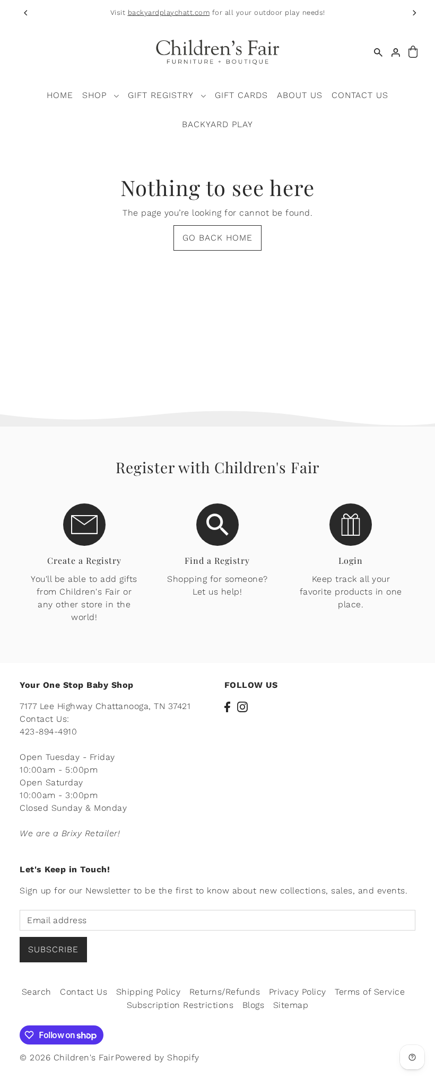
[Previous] (26, 13)
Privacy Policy (297, 992)
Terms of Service (370, 992)
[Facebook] (227, 706)
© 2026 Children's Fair (67, 1057)
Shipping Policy (148, 992)
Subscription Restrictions (180, 1005)
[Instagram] (242, 706)
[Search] (378, 52)
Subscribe (53, 949)
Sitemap (291, 1005)
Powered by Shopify (157, 1057)
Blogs (253, 1005)
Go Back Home (217, 238)
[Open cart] (413, 52)
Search (36, 992)
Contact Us (83, 992)
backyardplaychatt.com (169, 12)
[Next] (414, 13)
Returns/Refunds (224, 992)
